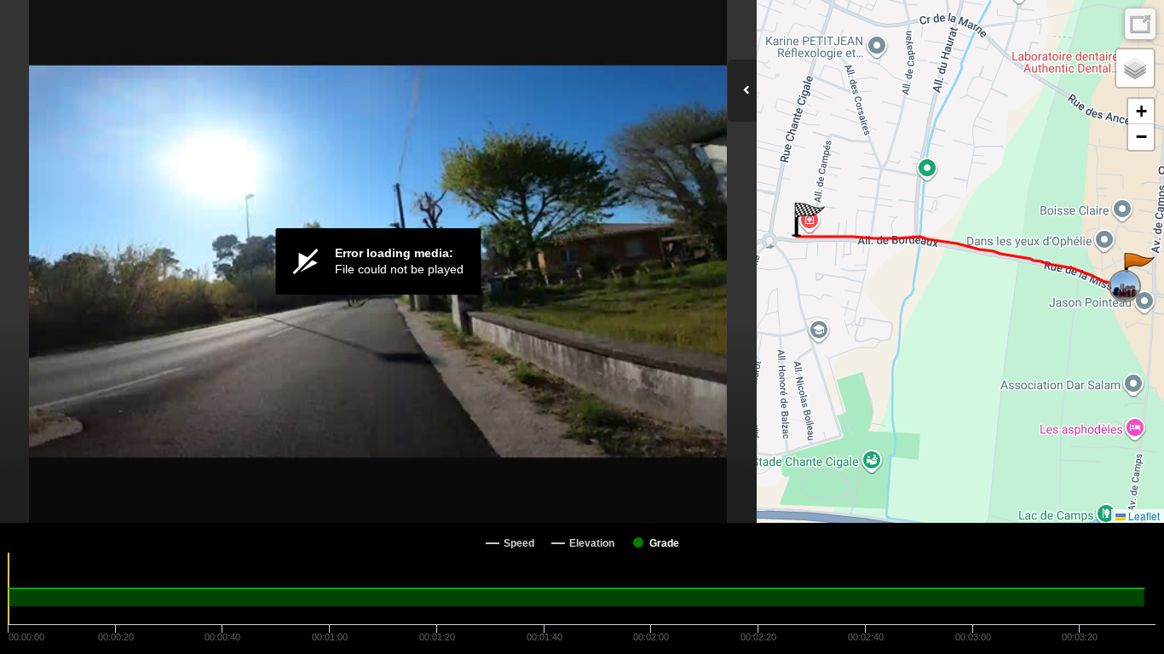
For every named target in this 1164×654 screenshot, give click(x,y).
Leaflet (1143, 515)
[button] (1138, 270)
